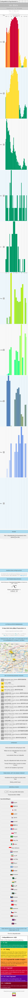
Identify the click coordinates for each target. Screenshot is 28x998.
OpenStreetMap (20, 672)
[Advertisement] (14, 554)
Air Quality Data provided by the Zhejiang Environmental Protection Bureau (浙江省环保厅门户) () (14, 574)
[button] (11, 653)
